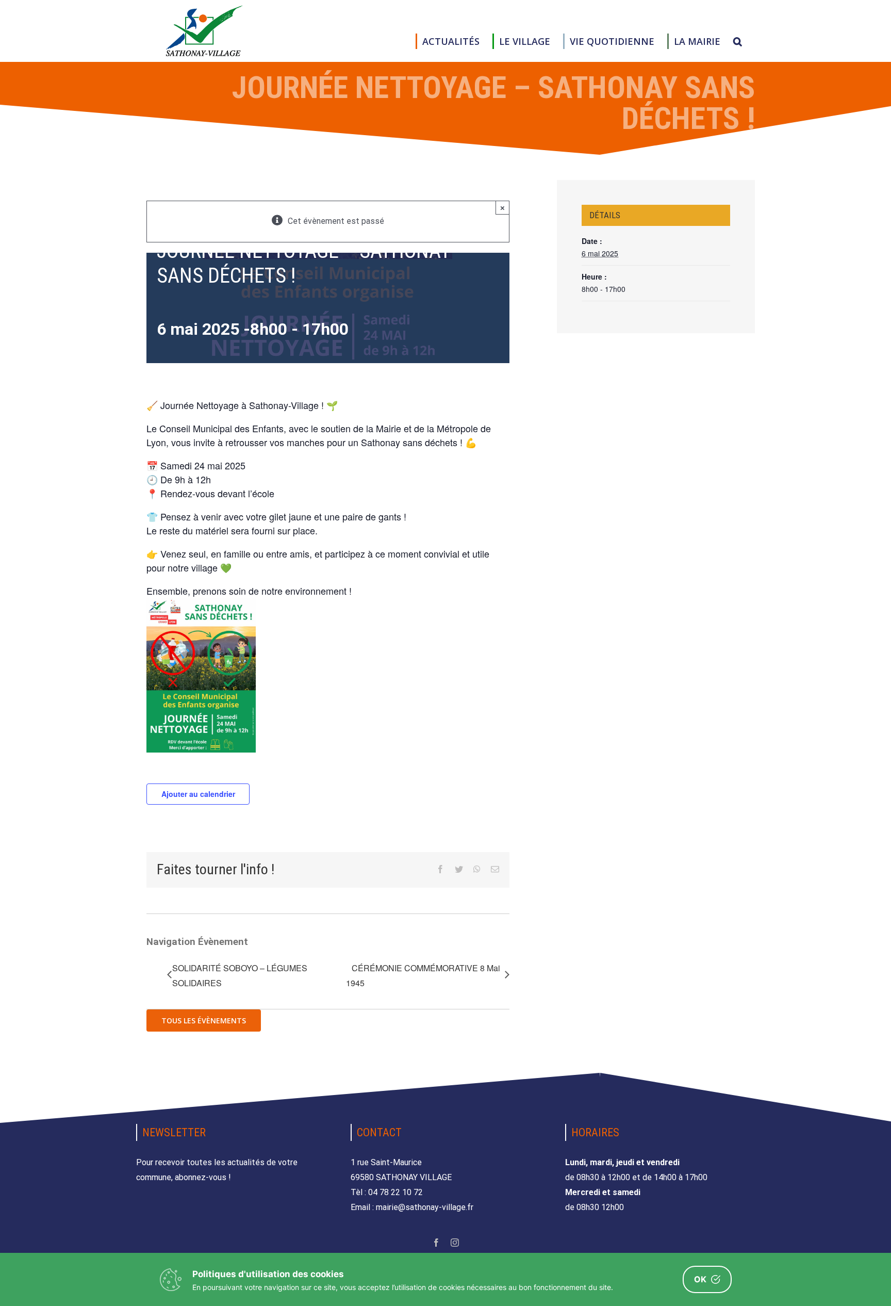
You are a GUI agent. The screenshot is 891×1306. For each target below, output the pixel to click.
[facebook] (436, 1242)
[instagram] (455, 1242)
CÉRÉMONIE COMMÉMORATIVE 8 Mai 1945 (423, 975)
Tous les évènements (203, 1020)
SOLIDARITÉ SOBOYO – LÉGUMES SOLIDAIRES (239, 975)
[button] (737, 41)
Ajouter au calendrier (198, 794)
